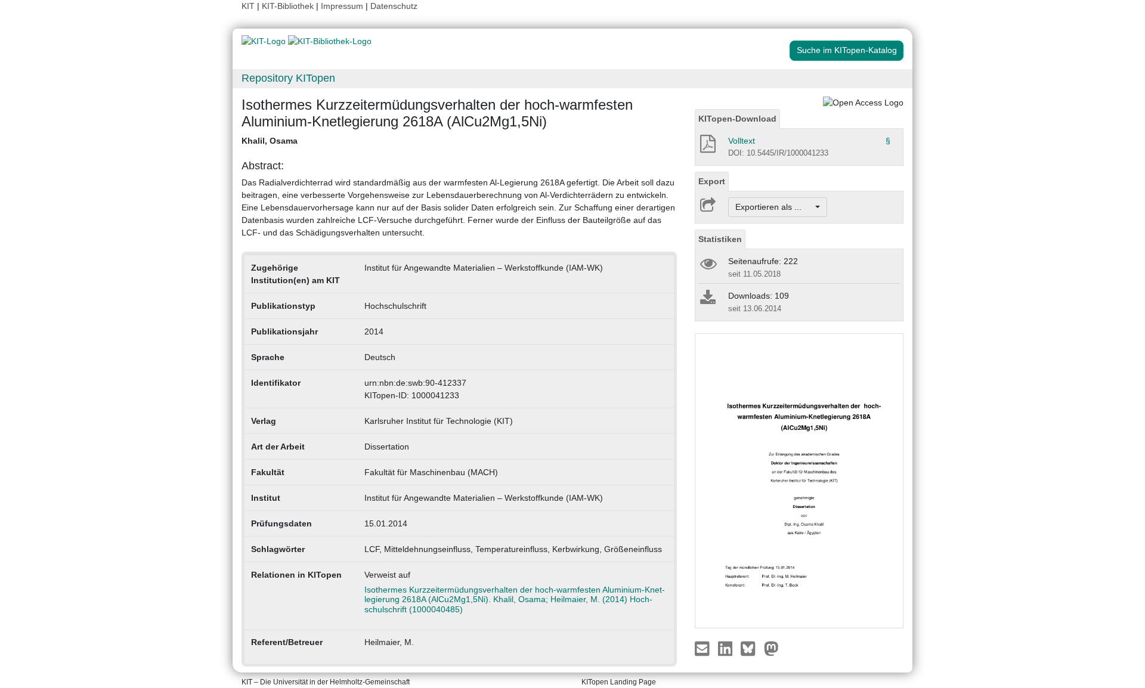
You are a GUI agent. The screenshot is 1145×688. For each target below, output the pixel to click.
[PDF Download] (707, 147)
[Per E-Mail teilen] (703, 647)
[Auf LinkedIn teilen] (726, 647)
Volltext (741, 140)
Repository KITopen (288, 78)
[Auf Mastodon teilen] (771, 647)
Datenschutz (393, 6)
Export (711, 181)
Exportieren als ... (774, 207)
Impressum (342, 6)
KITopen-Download (737, 118)
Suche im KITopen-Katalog (847, 50)
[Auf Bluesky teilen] (751, 647)
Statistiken (720, 239)
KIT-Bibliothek (289, 6)
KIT (248, 6)
